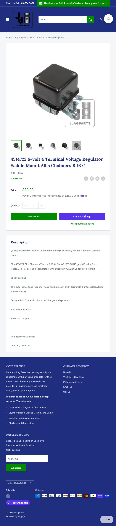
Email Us (67, 386)
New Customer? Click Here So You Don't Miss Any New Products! (75, 3)
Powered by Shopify (15, 516)
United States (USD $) (17, 483)
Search (67, 372)
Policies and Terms (73, 381)
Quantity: (16, 205)
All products (20, 37)
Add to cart (34, 216)
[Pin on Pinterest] (92, 178)
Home (9, 37)
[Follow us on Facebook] (8, 496)
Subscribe (16, 467)
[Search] (90, 19)
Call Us (66, 391)
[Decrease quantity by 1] (26, 205)
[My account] (101, 19)
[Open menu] (7, 19)
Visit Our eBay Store (73, 376)
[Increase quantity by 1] (42, 205)
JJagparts (16, 178)
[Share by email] (103, 178)
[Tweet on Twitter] (97, 178)
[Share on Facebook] (86, 178)
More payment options (82, 223)
